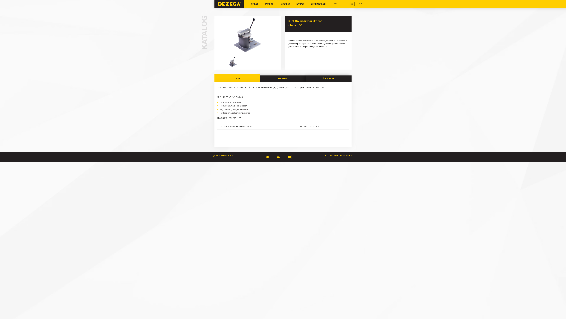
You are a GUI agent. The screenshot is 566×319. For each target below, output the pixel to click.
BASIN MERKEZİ (318, 4)
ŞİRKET (254, 4)
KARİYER (300, 4)
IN (278, 157)
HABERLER (285, 4)
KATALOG (269, 4)
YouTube (289, 157)
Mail (267, 157)
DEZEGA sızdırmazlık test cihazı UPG (305, 23)
